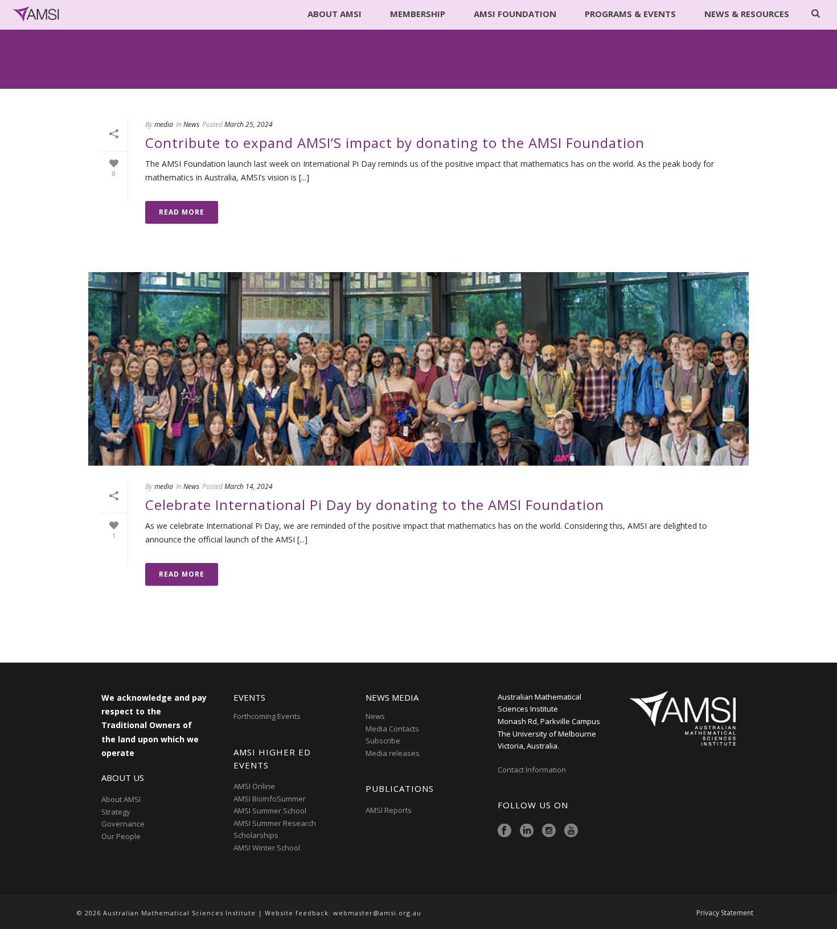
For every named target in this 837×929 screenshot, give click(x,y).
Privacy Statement (724, 913)
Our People (121, 836)
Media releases (393, 753)
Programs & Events (630, 13)
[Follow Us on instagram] (549, 831)
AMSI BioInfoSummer (269, 799)
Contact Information (533, 769)
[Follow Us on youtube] (571, 831)
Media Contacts (392, 729)
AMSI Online (254, 786)
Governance (123, 824)
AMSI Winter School (266, 847)
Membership (417, 13)
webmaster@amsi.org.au (377, 913)
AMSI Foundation (515, 13)
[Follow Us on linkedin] (527, 831)
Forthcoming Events (267, 716)
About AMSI (334, 13)
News (191, 124)
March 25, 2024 (248, 124)
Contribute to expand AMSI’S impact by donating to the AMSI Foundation (395, 142)
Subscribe (383, 740)
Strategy (115, 812)
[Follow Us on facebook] (504, 831)
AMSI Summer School (269, 810)
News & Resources (746, 13)
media (163, 124)
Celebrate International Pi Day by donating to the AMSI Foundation (374, 504)
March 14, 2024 (248, 486)
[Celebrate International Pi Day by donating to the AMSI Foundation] (418, 369)
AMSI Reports (389, 810)
